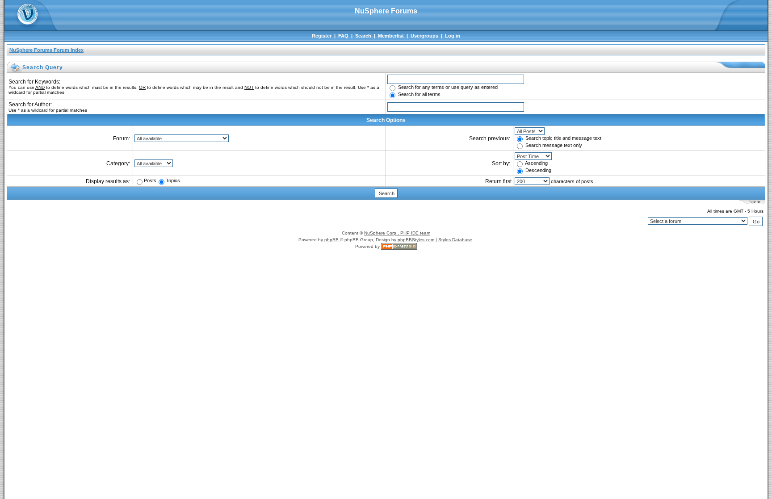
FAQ (343, 35)
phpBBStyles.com (416, 239)
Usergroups (424, 35)
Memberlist (391, 35)
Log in (452, 35)
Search (363, 35)
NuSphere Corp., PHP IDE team (397, 233)
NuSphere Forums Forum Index (46, 50)
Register (321, 35)
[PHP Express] (399, 246)
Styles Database (455, 239)
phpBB (331, 239)
